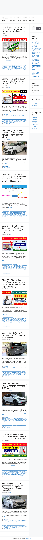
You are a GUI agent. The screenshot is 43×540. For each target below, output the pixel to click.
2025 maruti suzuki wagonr (8, 367)
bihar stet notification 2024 (9, 119)
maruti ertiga (9, 522)
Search (33, 26)
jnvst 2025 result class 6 (9, 470)
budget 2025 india (19, 420)
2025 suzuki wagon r (17, 367)
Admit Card (31, 20)
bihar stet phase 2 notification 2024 (8, 121)
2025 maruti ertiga (11, 520)
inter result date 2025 (21, 217)
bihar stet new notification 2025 (16, 267)
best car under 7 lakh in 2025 (21, 418)
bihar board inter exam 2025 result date (12, 214)
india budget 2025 (18, 422)
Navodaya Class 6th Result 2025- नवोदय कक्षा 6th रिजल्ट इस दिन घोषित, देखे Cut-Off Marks (14, 436)
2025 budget (5, 418)
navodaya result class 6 (19, 474)
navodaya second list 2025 (7, 67)
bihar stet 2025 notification (9, 116)
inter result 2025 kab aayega (12, 217)
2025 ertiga (5, 520)
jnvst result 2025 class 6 (18, 470)
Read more (8, 60)
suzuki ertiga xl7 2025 (15, 527)
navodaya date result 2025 (15, 473)
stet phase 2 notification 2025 (9, 122)
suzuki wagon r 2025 (9, 374)
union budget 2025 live (8, 425)
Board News (12, 17)
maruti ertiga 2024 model (15, 522)
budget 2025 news (9, 421)
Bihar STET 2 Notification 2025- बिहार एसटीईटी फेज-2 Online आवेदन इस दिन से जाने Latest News (13, 229)
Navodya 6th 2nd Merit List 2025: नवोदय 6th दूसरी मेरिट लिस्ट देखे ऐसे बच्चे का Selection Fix (14, 30)
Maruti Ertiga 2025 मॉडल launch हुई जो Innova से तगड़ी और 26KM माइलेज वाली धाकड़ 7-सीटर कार (14, 133)
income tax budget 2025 (10, 422)
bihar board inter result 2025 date (12, 215)
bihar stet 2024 (10, 115)
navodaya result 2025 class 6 (21, 66)
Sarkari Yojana (12, 20)
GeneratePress (28, 538)
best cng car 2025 (5, 419)
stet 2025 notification (19, 270)
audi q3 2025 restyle (12, 418)
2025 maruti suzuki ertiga (19, 520)
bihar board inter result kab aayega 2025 (13, 216)
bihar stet (5, 115)
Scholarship (31, 17)
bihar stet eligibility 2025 (6, 320)
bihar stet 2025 (15, 115)
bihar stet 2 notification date (12, 265)
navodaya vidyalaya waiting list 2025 (8, 70)
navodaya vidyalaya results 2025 (16, 68)
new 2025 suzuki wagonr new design (17, 372)
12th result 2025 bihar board (15, 211)
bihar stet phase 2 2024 (11, 120)
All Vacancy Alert (5, 18)
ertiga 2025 (17, 521)
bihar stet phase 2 (15, 322)
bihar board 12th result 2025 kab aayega (14, 212)
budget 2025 (19, 419)
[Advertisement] (21, 7)
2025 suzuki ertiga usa (11, 521)
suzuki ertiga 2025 (8, 527)
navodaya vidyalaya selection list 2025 (19, 69)
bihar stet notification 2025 (19, 119)
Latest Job (19, 20)
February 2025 (35, 105)
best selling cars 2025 (13, 419)
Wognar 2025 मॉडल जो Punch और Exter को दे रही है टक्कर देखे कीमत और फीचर (14, 335)
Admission (25, 17)
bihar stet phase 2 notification (21, 120)
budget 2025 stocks (16, 421)
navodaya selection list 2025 (17, 67)
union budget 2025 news (17, 425)
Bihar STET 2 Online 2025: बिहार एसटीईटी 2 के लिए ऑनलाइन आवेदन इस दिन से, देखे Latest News (13, 82)
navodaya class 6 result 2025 (13, 471)
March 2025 (34, 103)
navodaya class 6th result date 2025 (15, 65)
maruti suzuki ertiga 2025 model (10, 526)
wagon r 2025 (15, 374)
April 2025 (34, 102)
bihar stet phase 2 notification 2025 (8, 270)
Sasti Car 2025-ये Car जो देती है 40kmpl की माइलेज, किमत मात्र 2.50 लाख (14, 386)
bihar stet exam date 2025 (16, 320)
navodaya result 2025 (11, 66)
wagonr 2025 (7, 375)
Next (6, 533)
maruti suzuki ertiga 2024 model (12, 525)
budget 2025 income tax (11, 420)
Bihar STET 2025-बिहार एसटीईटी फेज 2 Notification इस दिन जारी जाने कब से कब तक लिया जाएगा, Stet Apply (14, 283)
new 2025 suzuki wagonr (16, 371)
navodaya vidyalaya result (6, 475)
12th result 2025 (6, 211)
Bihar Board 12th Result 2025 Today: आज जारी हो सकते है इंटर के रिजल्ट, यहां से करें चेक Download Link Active (14, 177)
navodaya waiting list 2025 (20, 70)
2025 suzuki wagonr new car (10, 368)
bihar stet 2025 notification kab (19, 116)
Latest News (19, 17)
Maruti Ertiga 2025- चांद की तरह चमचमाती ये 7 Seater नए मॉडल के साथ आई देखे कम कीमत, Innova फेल (13, 487)
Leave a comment (6, 123)
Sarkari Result (5, 62)
